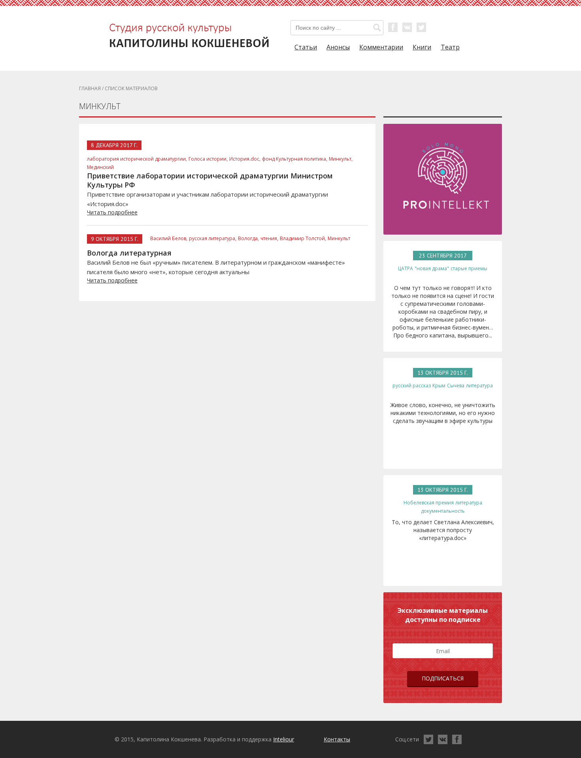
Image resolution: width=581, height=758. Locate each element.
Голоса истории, (208, 158)
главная (90, 88)
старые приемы (469, 268)
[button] (377, 28)
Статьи (305, 47)
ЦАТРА (405, 268)
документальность (443, 511)
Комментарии (381, 47)
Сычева (455, 385)
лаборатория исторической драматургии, (137, 158)
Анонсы (338, 47)
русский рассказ (411, 385)
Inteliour (283, 739)
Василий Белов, (168, 238)
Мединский (100, 167)
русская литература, (212, 238)
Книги (422, 47)
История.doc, (244, 158)
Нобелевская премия (429, 502)
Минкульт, (341, 158)
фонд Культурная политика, (294, 158)
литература (479, 385)
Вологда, (248, 238)
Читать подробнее (112, 212)
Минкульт (339, 238)
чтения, (269, 238)
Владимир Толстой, (303, 238)
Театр (450, 47)
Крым (438, 385)
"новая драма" (432, 268)
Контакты (337, 739)
